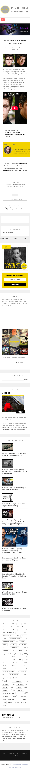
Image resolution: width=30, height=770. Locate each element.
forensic (5, 660)
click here (19, 362)
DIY (18, 753)
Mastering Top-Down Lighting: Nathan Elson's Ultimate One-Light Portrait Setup (14, 472)
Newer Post (4, 238)
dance (20, 650)
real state (20, 684)
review (5, 687)
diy (4, 654)
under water (11, 699)
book (4, 644)
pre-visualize (17, 681)
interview (19, 663)
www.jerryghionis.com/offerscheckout (15, 170)
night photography (8, 671)
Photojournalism (7, 635)
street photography (8, 693)
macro (15, 668)
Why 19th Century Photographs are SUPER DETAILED (14, 593)
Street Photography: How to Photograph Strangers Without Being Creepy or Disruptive (13, 522)
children (24, 644)
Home (15, 238)
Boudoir (5, 624)
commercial (14, 647)
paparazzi (23, 671)
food (20, 657)
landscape (6, 665)
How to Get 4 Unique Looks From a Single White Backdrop (14, 505)
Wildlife (24, 635)
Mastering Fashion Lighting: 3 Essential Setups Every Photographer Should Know (12, 551)
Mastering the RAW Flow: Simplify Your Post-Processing (14, 489)
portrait (24, 678)
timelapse (23, 696)
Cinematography (7, 627)
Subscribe (15, 284)
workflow (23, 702)
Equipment (11, 753)
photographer (14, 674)
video (24, 699)
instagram (6, 663)
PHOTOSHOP (24, 753)
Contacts (15, 755)
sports (5, 690)
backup (22, 641)
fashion (5, 657)
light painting (22, 665)
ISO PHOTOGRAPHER (8, 632)
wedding (10, 702)
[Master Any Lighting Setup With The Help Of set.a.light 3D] (15, 29)
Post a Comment (8, 232)
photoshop (6, 678)
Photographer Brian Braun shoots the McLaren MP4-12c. (14, 559)
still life (20, 690)
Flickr (14, 629)
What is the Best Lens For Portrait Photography (14, 609)
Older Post (26, 238)
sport (19, 687)
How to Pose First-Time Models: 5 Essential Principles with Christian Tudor (14, 576)
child (13, 644)
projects (5, 684)
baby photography (8, 641)
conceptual (6, 650)
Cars (19, 624)
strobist (5, 696)
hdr (20, 660)
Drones (24, 627)
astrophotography (15, 638)
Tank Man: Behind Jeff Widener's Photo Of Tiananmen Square (14, 454)
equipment (16, 654)
